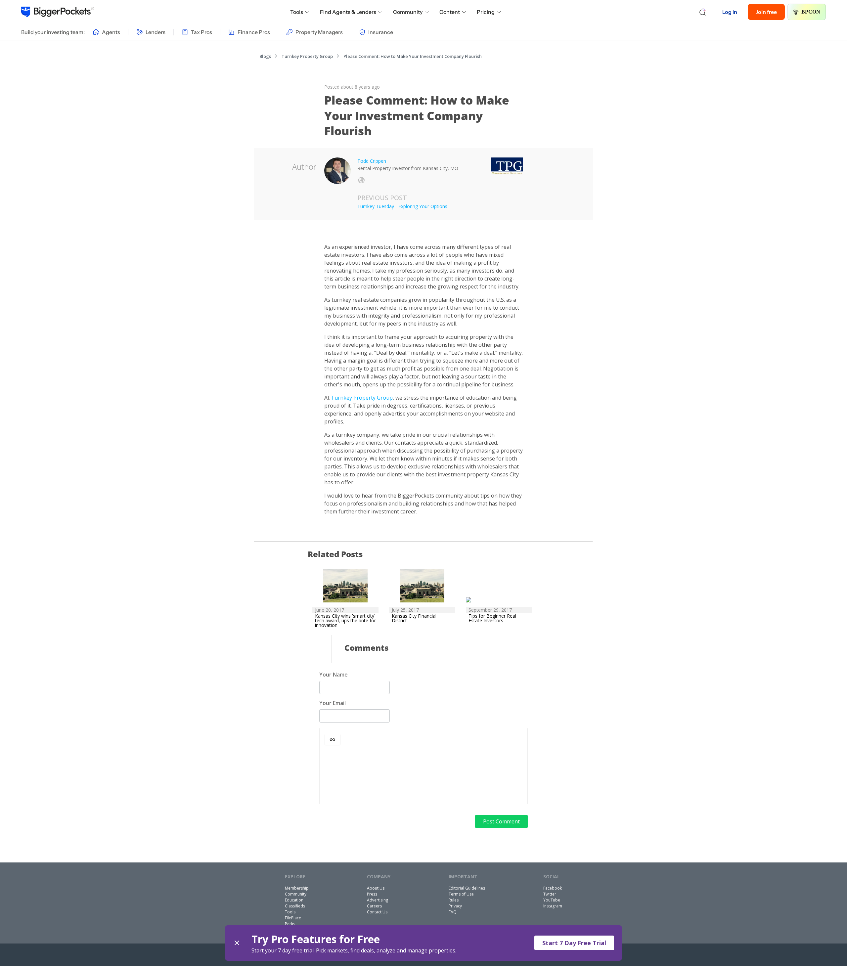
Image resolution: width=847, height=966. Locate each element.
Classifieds (295, 906)
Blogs (265, 56)
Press (372, 894)
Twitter (549, 894)
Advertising (377, 900)
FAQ (453, 912)
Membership (297, 888)
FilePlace (293, 918)
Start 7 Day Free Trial (574, 943)
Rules (454, 900)
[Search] (702, 12)
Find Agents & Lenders (348, 12)
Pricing (486, 12)
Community (408, 12)
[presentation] (423, 775)
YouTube (551, 900)
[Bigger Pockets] (57, 12)
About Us (375, 888)
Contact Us (377, 912)
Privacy (455, 906)
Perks (290, 924)
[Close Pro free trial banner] (237, 943)
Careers (374, 906)
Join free (766, 12)
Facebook (552, 888)
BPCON (810, 12)
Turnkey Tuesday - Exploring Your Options (402, 206)
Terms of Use (461, 894)
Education (294, 900)
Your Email (332, 703)
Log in (729, 12)
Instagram (552, 906)
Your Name (333, 674)
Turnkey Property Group (307, 56)
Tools (296, 12)
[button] (332, 739)
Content (449, 12)
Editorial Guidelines (467, 888)
